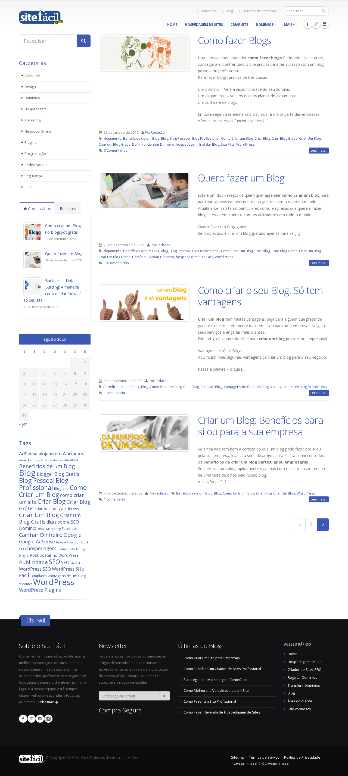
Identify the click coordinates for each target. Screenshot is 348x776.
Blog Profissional (43, 484)
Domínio (27, 528)
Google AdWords (68, 542)
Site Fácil (228, 144)
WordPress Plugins (40, 590)
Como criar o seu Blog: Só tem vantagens (260, 295)
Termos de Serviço (264, 757)
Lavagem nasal (245, 763)
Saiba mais (46, 702)
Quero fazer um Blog (63, 253)
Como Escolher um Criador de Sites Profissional (222, 669)
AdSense (28, 453)
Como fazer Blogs (234, 40)
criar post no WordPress (57, 508)
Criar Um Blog (39, 515)
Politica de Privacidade (302, 757)
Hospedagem (35, 109)
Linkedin (325, 24)
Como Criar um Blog (53, 491)
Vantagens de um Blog (67, 575)
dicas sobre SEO (62, 522)
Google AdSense (37, 541)
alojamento (50, 454)
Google (73, 535)
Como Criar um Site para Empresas (212, 658)
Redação (158, 132)
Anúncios (73, 453)
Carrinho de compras (259, 11)
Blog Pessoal (37, 480)
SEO (27, 187)
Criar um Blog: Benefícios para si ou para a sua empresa (260, 425)
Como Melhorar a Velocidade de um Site (216, 690)
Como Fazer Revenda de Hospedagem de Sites (222, 712)
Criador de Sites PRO (305, 669)
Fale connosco (299, 709)
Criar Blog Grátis (284, 138)
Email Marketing (49, 529)
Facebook (308, 24)
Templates (38, 576)
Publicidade (33, 562)
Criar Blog (52, 501)
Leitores (63, 549)
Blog (229, 11)
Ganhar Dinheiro (41, 535)
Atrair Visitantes (52, 460)
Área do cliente (300, 701)
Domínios (265, 24)
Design (30, 87)
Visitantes (25, 584)
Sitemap (237, 757)
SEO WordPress (58, 569)
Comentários (39, 208)
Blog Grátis (66, 474)
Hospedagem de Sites (204, 24)
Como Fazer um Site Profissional (210, 701)
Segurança (33, 176)
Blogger (45, 474)
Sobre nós (208, 11)
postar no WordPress (59, 555)
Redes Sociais (35, 164)
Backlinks (71, 460)
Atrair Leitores (29, 460)
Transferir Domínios (304, 685)
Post (34, 555)
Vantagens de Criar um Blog (246, 386)
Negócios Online (37, 131)
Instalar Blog (209, 144)
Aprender (32, 75)
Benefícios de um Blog (47, 466)
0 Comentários (116, 150)
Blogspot (61, 488)
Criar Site (239, 24)
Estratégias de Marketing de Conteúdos (216, 679)
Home (172, 24)
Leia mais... (318, 150)
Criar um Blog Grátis (114, 144)
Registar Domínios (302, 677)
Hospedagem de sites (306, 661)
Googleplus (316, 24)
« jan (23, 424)
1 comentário (114, 392)
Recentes (68, 208)
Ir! (164, 695)
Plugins (30, 142)
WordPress (53, 582)
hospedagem (42, 548)
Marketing (32, 120)
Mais (288, 24)
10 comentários (116, 263)
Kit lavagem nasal (275, 763)
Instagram (48, 719)
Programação (35, 153)
